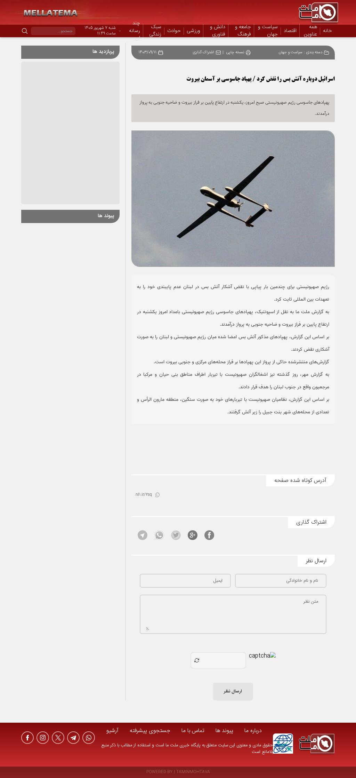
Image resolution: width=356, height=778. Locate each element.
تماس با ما (192, 731)
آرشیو (112, 731)
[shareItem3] (175, 535)
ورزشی (193, 31)
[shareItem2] (192, 535)
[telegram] (73, 737)
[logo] (316, 744)
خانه (327, 31)
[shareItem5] (142, 535)
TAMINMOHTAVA (193, 772)
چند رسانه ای (134, 31)
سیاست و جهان (267, 31)
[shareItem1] (209, 535)
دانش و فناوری (217, 31)
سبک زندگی (155, 31)
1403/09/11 (147, 53)
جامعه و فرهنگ (243, 31)
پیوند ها (224, 731)
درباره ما (253, 731)
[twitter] (58, 737)
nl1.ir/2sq (144, 495)
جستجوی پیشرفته (150, 731)
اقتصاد (290, 31)
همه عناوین (310, 31)
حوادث (174, 31)
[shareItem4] (159, 535)
